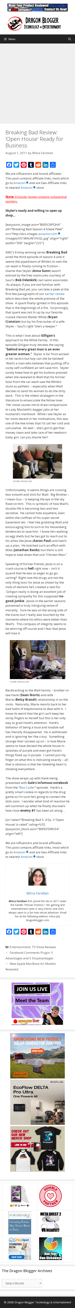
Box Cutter (27, 787)
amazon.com (48, 234)
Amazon (19, 183)
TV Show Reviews (44, 947)
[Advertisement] (37, 82)
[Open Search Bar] (69, 39)
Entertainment (20, 947)
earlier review (54, 294)
